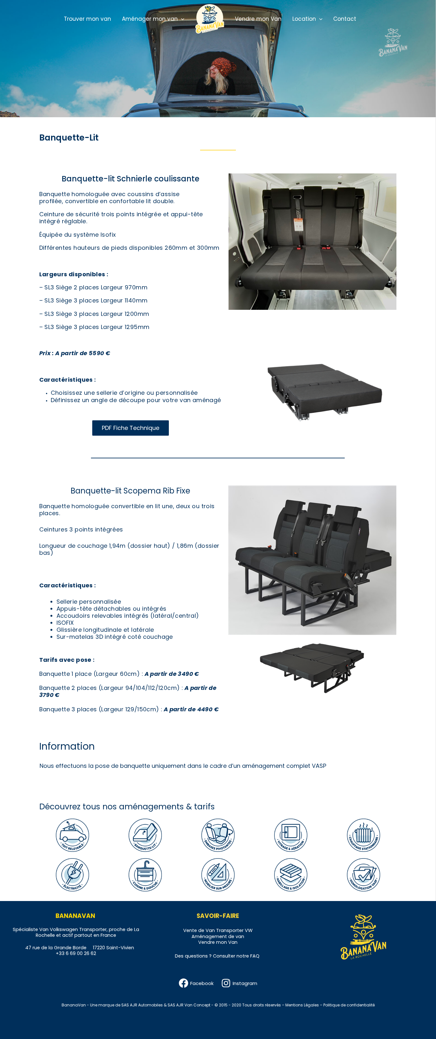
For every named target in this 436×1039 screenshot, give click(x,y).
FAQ (254, 956)
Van (210, 930)
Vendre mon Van (258, 19)
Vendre (206, 942)
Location (304, 19)
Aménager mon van (150, 19)
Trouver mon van (87, 19)
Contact (344, 19)
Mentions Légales (302, 1005)
